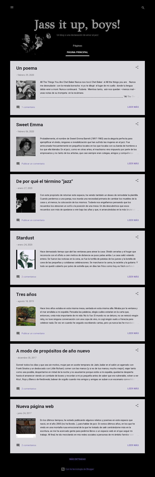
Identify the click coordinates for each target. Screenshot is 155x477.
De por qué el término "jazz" (44, 181)
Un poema (26, 68)
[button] (137, 67)
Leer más (133, 107)
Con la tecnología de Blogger (79, 469)
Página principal (77, 52)
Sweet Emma (29, 124)
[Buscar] (143, 8)
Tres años (26, 294)
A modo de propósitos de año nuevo (53, 351)
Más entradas (77, 459)
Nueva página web (35, 406)
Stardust (25, 237)
